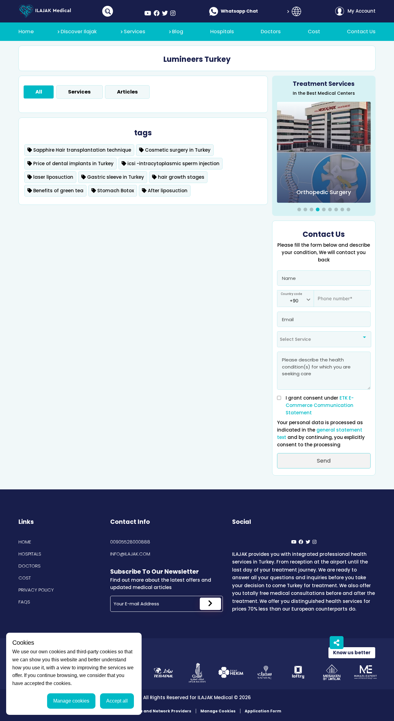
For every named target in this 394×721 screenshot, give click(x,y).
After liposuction (167, 190)
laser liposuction (52, 177)
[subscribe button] (210, 604)
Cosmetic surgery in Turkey (177, 150)
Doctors (29, 566)
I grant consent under (320, 405)
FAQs (24, 602)
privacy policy (36, 590)
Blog (177, 31)
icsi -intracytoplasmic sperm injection (172, 163)
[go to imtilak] (197, 672)
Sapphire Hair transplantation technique (81, 150)
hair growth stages (180, 177)
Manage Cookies (217, 711)
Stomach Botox (115, 190)
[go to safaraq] (265, 672)
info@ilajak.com (130, 554)
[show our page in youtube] (147, 13)
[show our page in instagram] (172, 13)
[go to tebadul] (163, 672)
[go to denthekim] (231, 672)
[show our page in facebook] (157, 13)
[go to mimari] (366, 672)
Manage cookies (71, 700)
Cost (24, 578)
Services (134, 31)
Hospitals (29, 554)
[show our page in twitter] (165, 13)
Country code (291, 294)
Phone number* (331, 295)
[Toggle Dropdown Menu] (296, 11)
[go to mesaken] (332, 672)
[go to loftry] (298, 672)
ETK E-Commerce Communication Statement (320, 405)
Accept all (117, 700)
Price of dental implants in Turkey (73, 163)
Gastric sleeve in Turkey (115, 177)
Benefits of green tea (57, 190)
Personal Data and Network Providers (152, 711)
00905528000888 (130, 542)
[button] (299, 209)
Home (24, 542)
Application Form (263, 711)
